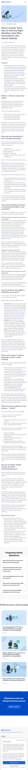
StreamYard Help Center (17, 70)
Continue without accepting (21, 740)
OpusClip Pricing (6, 238)
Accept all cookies (14, 762)
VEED (11, 85)
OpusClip (6, 85)
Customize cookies (14, 766)
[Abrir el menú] (25, 2)
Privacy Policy (18, 759)
